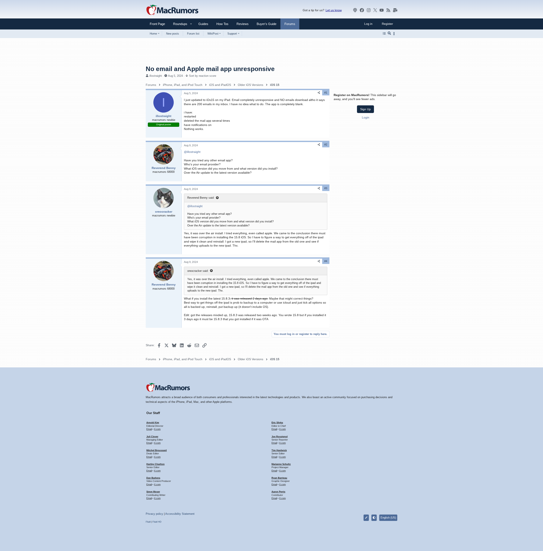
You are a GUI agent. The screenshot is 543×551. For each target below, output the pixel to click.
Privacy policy (154, 513)
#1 (325, 92)
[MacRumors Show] (355, 10)
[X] (375, 10)
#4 (325, 261)
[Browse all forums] (384, 33)
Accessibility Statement (180, 513)
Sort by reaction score (202, 75)
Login (365, 117)
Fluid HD (157, 521)
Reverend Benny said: (200, 197)
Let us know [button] (334, 10)
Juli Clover (152, 436)
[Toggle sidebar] (394, 33)
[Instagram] (369, 10)
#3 (325, 188)
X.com (157, 429)
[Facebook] (362, 10)
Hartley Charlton (155, 464)
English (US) (388, 517)
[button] (178, 24)
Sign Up (365, 109)
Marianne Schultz (281, 464)
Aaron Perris (278, 491)
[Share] (318, 92)
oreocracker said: (198, 270)
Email (149, 429)
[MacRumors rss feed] (388, 10)
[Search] (389, 33)
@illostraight (192, 151)
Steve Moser (153, 491)
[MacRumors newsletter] (395, 10)
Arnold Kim (152, 422)
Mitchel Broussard (156, 450)
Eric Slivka (277, 422)
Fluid (148, 521)
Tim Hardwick (279, 450)
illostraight (155, 75)
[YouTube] (381, 10)
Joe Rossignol (280, 436)
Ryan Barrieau (279, 478)
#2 (325, 144)
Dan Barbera (153, 478)
